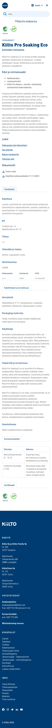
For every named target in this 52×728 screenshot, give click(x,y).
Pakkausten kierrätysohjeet (14, 145)
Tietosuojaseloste (9, 687)
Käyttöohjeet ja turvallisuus (16, 287)
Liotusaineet (7, 40)
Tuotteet (5, 644)
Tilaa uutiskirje (8, 699)
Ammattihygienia (9, 653)
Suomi (37, 5)
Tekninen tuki (8, 158)
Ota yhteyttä (7, 149)
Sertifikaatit (9, 485)
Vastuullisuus (8, 665)
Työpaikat (6, 641)
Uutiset (5, 638)
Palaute (5, 693)
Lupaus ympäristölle (11, 668)
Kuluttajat (6, 662)
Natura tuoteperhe (10, 154)
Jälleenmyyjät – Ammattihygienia (16, 659)
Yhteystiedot (7, 690)
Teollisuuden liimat (10, 650)
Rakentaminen (8, 647)
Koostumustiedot (12, 438)
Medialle (6, 696)
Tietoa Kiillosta (8, 684)
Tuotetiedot (9, 189)
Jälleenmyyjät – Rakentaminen (15, 656)
